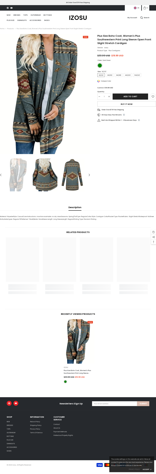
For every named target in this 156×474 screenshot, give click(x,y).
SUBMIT (143, 403)
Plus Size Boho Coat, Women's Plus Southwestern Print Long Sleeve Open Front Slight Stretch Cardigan (77, 372)
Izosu (106, 48)
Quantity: (101, 92)
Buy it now (126, 104)
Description (74, 207)
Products (10, 29)
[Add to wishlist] (153, 97)
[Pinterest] (8, 8)
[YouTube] (11, 8)
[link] (145, 8)
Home (2, 29)
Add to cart (130, 96)
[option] (45, 94)
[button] (89, 175)
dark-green (65, 381)
